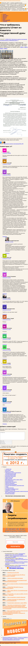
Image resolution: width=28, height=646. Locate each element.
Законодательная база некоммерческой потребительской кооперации (15, 581)
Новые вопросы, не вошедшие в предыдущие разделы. (16, 566)
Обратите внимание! (9, 483)
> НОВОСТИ (8, 39)
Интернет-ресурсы (16, 568)
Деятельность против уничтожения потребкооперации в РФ (13, 473)
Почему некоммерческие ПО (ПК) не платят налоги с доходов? (14, 575)
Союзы (6, 486)
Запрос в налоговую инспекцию (15, 578)
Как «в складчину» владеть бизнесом (16, 597)
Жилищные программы (10, 476)
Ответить (5, 158)
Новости (4, 17)
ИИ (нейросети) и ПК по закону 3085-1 (14, 479)
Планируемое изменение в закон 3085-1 (17, 602)
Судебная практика (9, 487)
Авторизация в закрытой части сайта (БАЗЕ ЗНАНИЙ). (15, 554)
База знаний (8, 470)
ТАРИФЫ (5, 21)
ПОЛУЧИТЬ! (15, 546)
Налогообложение (9, 480)
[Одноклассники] (2, 142)
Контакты (5, 16)
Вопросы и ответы (9, 471)
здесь (22, 47)
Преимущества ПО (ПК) (13, 572)
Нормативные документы (11, 482)
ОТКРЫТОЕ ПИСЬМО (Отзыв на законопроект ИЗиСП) (13, 588)
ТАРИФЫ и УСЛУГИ (10, 490)
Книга (4, 19)
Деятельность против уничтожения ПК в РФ (13, 143)
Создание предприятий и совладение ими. (14, 485)
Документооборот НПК (10, 475)
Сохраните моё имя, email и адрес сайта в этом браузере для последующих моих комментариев (14, 447)
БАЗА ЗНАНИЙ (6, 20)
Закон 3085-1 (5, 15)
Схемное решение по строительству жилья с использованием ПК (14, 600)
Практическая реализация (11, 484)
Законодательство (9, 477)
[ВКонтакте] (1, 142)
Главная (4, 14)
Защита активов (8, 478)
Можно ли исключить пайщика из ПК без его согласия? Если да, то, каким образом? (16, 559)
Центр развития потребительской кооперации (10, 0)
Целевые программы (9, 493)
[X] (4, 142)
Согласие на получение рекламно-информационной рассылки (13, 639)
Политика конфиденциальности (10, 637)
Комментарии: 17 (14, 40)
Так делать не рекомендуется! (11, 489)
